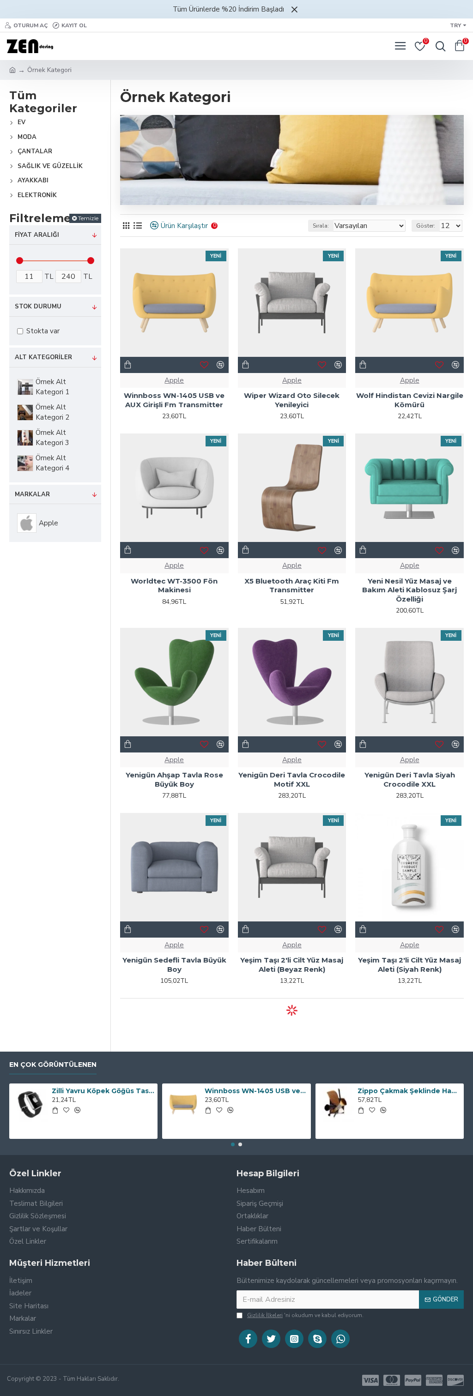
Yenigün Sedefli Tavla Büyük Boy (174, 965)
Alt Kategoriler (43, 357)
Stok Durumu (38, 306)
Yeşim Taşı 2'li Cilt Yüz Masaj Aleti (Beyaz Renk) (291, 965)
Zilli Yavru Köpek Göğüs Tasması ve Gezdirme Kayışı (103, 1091)
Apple (174, 380)
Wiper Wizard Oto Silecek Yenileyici (292, 400)
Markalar (32, 494)
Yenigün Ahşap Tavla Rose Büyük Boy (174, 779)
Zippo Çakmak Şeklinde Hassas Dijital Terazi (409, 1091)
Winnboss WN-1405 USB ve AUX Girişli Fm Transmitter (174, 400)
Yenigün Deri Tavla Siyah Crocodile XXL (409, 779)
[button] (233, 1144)
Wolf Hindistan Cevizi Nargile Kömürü (409, 400)
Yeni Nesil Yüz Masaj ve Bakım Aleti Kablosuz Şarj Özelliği (409, 590)
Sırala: (321, 225)
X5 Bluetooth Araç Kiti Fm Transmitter (291, 586)
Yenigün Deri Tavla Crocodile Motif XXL (291, 779)
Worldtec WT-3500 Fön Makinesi (174, 586)
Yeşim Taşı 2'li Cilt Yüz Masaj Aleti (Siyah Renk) (409, 965)
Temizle (88, 218)
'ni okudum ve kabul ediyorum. (305, 1315)
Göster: (425, 225)
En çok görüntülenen (53, 1065)
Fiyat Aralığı (37, 235)
